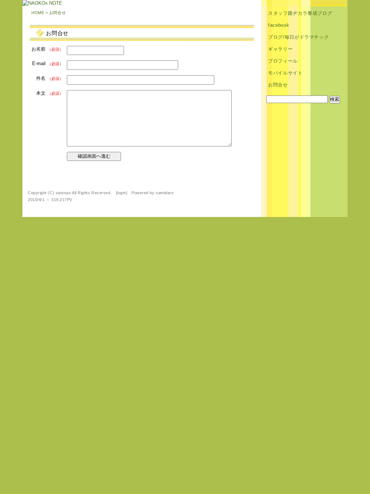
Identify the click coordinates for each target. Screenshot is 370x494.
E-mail (47, 63)
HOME (37, 12)
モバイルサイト (285, 73)
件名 (49, 78)
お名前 (47, 49)
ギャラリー (280, 49)
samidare (164, 193)
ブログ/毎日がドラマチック (298, 37)
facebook (278, 25)
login (121, 193)
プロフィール (283, 61)
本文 (49, 93)
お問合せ (278, 85)
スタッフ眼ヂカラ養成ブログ (300, 13)
